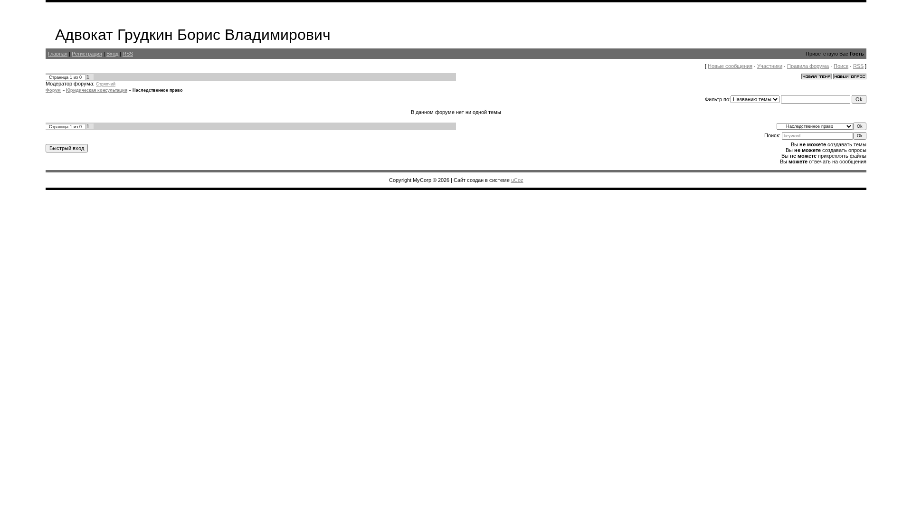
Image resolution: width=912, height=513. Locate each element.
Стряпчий (105, 84)
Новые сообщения (730, 66)
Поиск (841, 66)
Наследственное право (158, 90)
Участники (769, 66)
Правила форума (808, 66)
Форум (53, 90)
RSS (128, 54)
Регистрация (87, 54)
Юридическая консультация (96, 90)
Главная (57, 54)
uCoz (517, 180)
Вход (112, 54)
